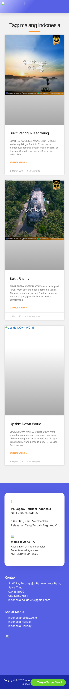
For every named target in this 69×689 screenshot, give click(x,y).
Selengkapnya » (18, 162)
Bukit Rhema (19, 278)
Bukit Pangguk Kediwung (29, 133)
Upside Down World (25, 424)
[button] (62, 6)
